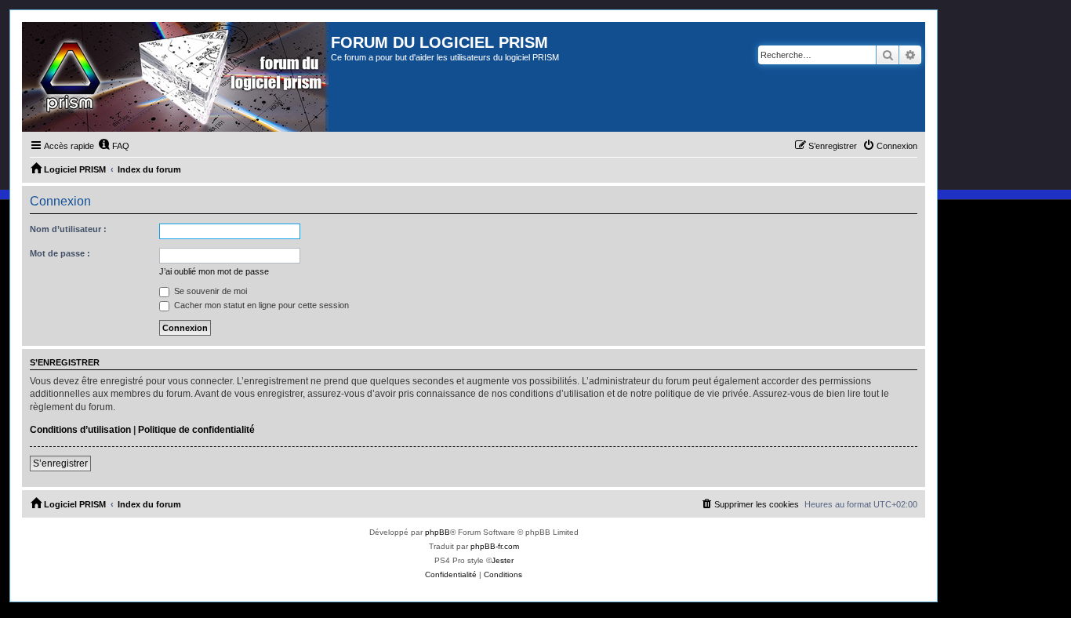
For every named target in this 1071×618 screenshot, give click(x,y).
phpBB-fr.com (494, 546)
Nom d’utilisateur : (68, 229)
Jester (503, 560)
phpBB (437, 532)
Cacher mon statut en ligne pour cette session (260, 305)
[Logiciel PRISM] (176, 77)
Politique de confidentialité (196, 429)
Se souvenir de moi (209, 291)
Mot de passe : (60, 253)
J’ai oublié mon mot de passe (214, 271)
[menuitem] (113, 145)
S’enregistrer (60, 463)
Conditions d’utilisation (80, 429)
